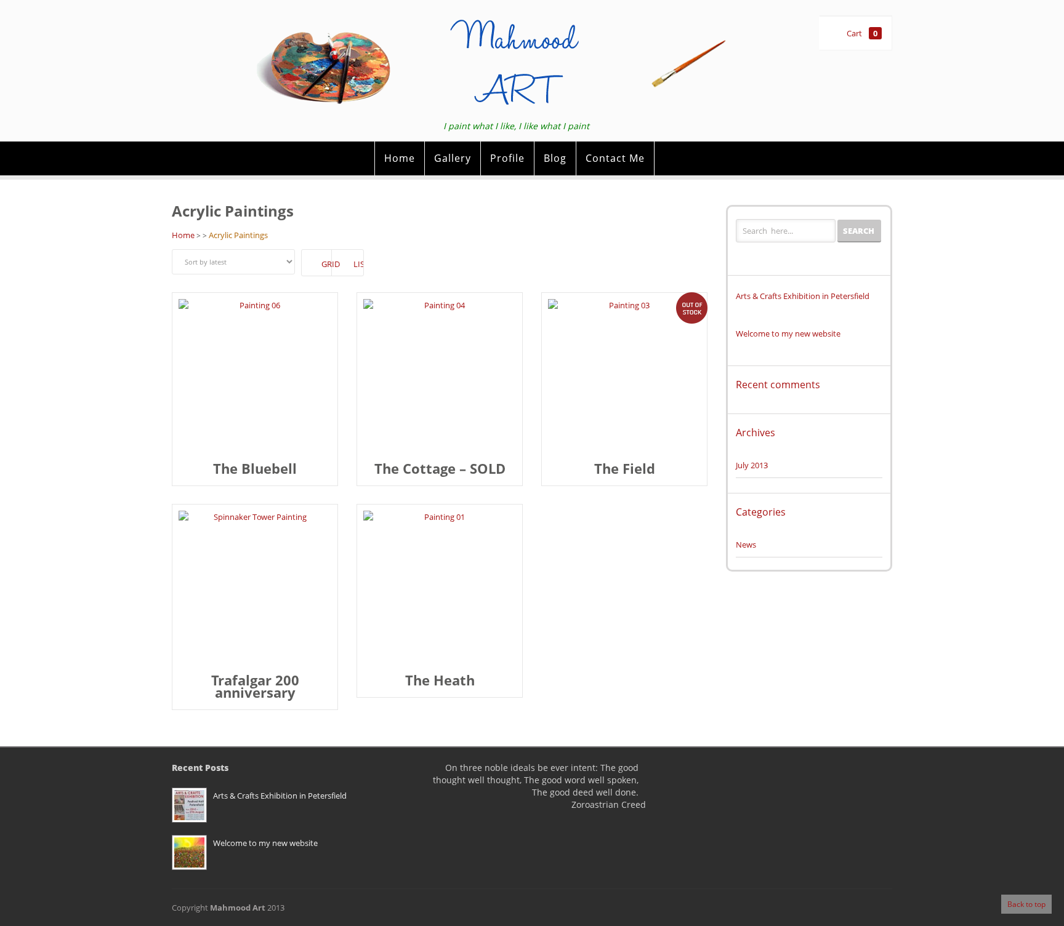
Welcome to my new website (788, 333)
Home (399, 158)
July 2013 (752, 465)
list (358, 263)
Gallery (452, 158)
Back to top (1026, 904)
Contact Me (615, 158)
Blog (555, 158)
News (746, 544)
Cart (862, 33)
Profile (507, 158)
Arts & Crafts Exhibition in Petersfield (802, 295)
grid (326, 263)
